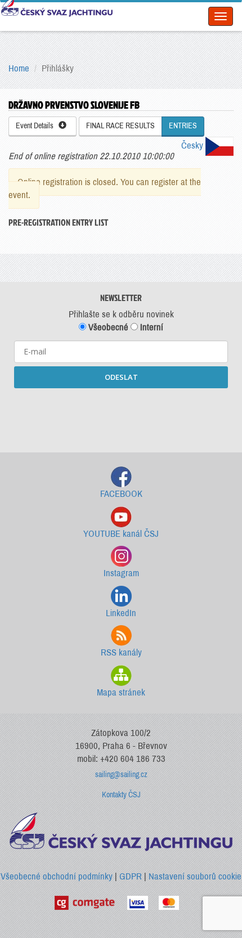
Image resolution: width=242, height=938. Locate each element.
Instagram (121, 573)
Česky (193, 145)
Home (18, 68)
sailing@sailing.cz (121, 774)
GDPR (130, 876)
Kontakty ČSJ (121, 795)
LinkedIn (121, 613)
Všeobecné (107, 327)
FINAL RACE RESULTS (120, 126)
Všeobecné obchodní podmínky (57, 876)
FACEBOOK (121, 494)
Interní (150, 327)
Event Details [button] (37, 126)
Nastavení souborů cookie (195, 876)
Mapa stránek (121, 692)
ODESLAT (121, 377)
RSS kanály (121, 652)
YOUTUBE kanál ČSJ (121, 533)
